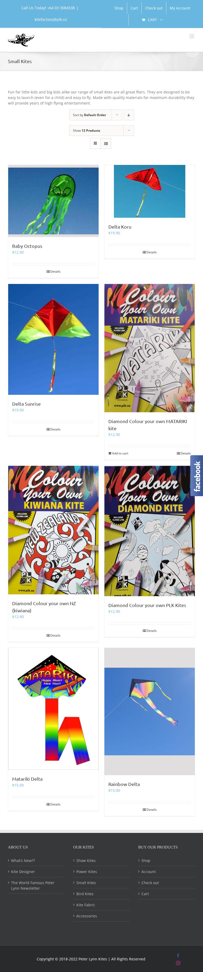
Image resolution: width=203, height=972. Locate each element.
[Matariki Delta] (53, 709)
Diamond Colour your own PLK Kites (147, 605)
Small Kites (86, 882)
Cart (145, 893)
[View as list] (106, 143)
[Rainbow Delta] (149, 711)
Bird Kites (85, 893)
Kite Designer (23, 871)
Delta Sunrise (26, 403)
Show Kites (86, 860)
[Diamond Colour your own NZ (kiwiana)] (53, 530)
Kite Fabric (85, 904)
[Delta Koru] (149, 191)
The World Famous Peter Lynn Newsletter (32, 885)
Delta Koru (119, 226)
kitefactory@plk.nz (51, 19)
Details (55, 271)
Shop (145, 860)
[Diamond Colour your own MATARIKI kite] (149, 348)
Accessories (86, 915)
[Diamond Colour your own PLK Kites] (149, 531)
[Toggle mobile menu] (192, 36)
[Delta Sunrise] (53, 339)
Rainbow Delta (124, 784)
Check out (150, 882)
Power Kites (86, 871)
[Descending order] (129, 115)
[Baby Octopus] (53, 201)
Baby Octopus (27, 246)
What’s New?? (23, 860)
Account (148, 871)
